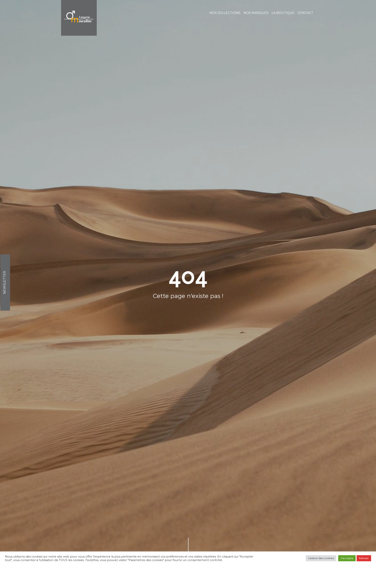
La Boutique (283, 13)
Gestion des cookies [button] (321, 558)
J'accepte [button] (347, 558)
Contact (305, 13)
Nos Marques (256, 13)
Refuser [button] (364, 558)
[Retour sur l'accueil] (79, 18)
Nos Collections (225, 13)
